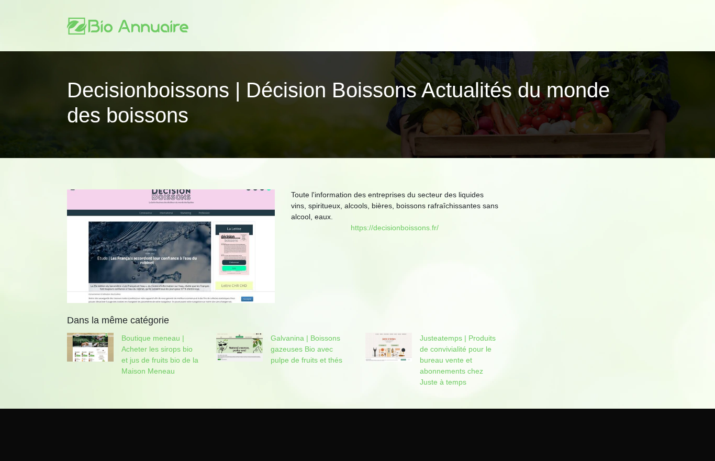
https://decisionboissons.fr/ (395, 227)
